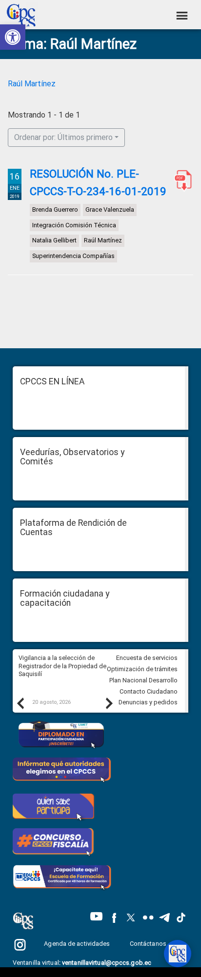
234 (181, 180)
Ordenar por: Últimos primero (63, 137)
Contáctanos (149, 943)
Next (108, 703)
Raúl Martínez (32, 83)
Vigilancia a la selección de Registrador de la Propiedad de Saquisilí (62, 666)
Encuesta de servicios (147, 657)
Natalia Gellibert (54, 240)
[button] (12, 37)
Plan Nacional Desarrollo (143, 680)
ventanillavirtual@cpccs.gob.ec (106, 962)
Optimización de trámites (142, 669)
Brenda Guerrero (55, 209)
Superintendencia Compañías (73, 255)
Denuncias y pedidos (148, 702)
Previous (20, 703)
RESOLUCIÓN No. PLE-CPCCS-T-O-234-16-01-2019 (98, 182)
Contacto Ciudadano (149, 691)
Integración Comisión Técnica (74, 225)
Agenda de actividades (77, 943)
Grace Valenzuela (109, 209)
